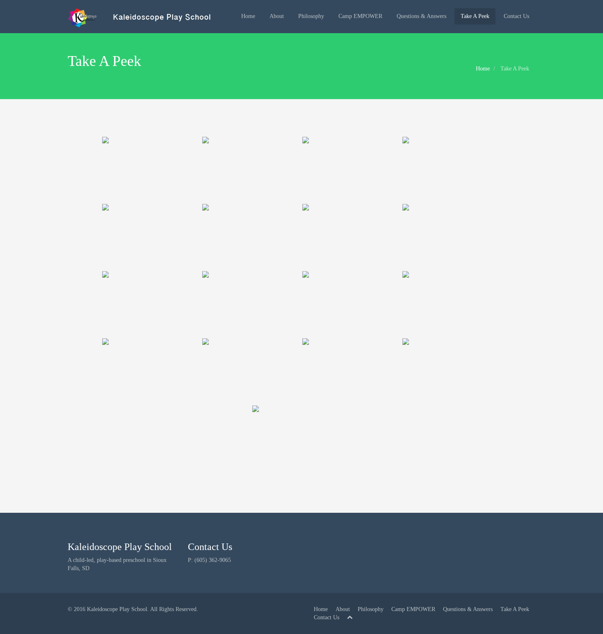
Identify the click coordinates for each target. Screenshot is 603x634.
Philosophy (311, 16)
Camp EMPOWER (360, 16)
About (277, 16)
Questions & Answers (421, 16)
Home (248, 16)
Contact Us (516, 16)
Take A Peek (475, 16)
